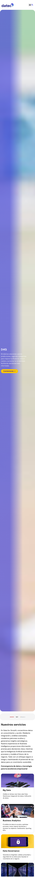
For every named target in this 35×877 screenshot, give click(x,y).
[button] (30, 5)
